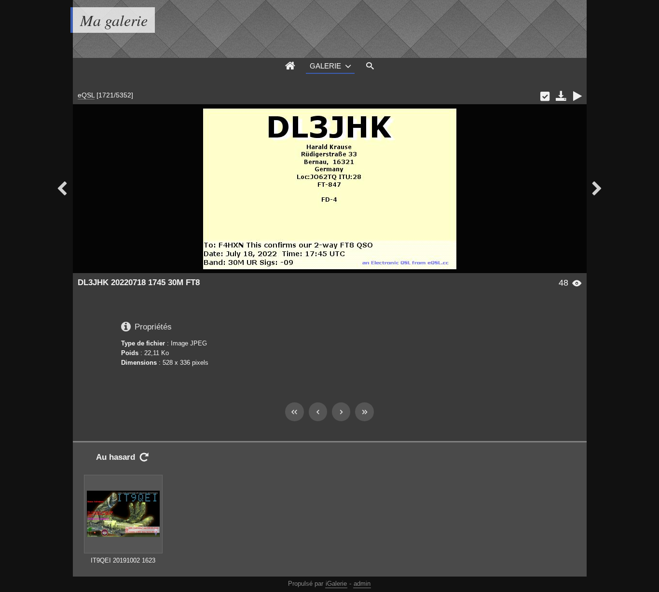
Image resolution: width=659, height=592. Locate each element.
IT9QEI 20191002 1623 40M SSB (123, 565)
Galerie (325, 66)
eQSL (86, 95)
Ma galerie (114, 20)
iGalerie (336, 583)
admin (362, 583)
